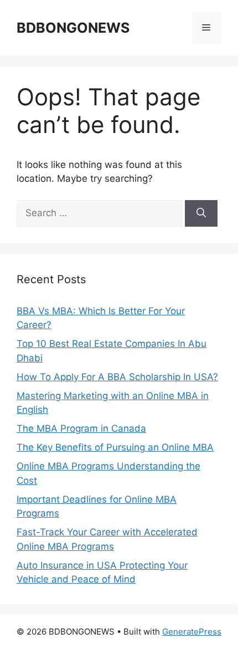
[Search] (201, 213)
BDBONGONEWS (73, 27)
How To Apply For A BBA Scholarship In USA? (117, 376)
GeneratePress (191, 631)
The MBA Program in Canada (81, 428)
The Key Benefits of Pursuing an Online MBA (115, 447)
